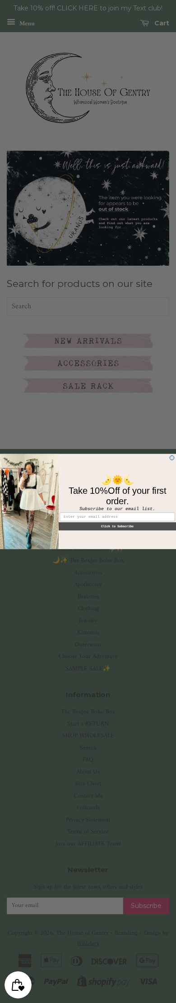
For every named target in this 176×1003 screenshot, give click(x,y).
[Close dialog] (172, 458)
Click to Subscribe (117, 526)
